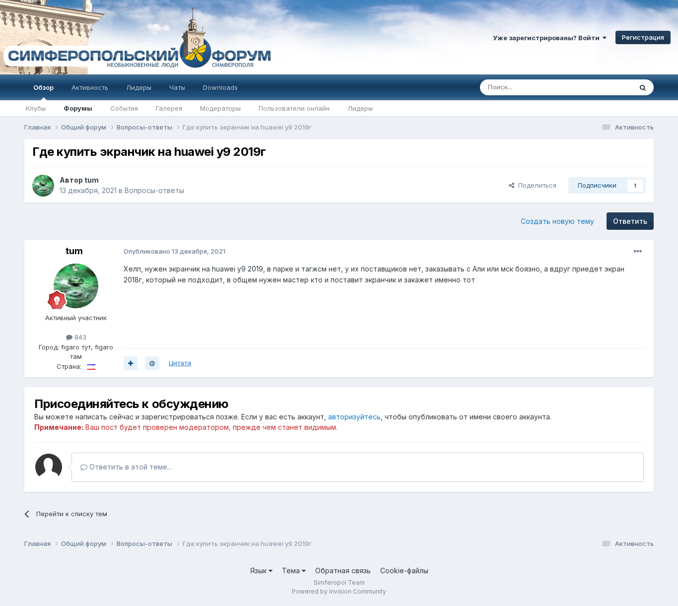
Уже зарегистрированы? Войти (548, 38)
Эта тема (605, 87)
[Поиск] (643, 87)
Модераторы (220, 108)
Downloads (220, 87)
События (124, 108)
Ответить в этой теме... (129, 467)
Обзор (43, 87)
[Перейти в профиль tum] (43, 186)
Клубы (36, 108)
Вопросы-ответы (154, 190)
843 (79, 337)
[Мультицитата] (130, 363)
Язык (259, 570)
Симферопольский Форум (136, 37)
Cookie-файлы (404, 570)
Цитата (180, 363)
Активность (89, 87)
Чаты (177, 87)
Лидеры (360, 108)
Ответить (630, 221)
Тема (292, 570)
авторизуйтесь (354, 416)
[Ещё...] (638, 252)
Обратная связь (343, 570)
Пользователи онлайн (294, 108)
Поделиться (535, 185)
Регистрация (643, 37)
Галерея (169, 108)
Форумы (78, 108)
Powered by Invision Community (339, 591)
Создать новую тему (557, 221)
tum (91, 180)
